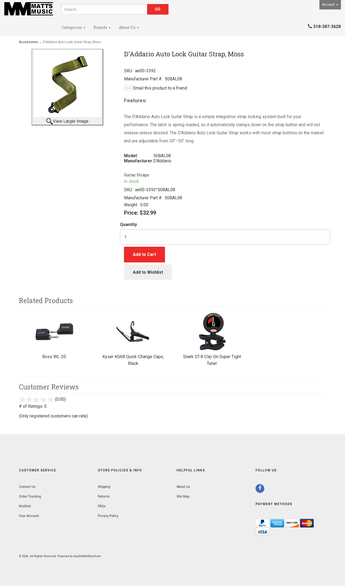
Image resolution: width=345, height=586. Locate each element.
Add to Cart (144, 254)
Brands (101, 27)
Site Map (183, 496)
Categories (72, 27)
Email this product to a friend (160, 88)
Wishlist (25, 506)
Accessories (28, 42)
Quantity (128, 224)
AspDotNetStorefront (87, 556)
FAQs (102, 506)
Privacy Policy (108, 516)
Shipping (104, 487)
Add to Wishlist (148, 272)
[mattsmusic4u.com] (28, 8)
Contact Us (27, 487)
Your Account (29, 516)
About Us (127, 27)
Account (329, 4)
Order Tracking (30, 496)
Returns (104, 496)
